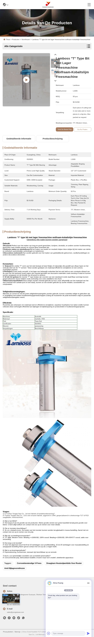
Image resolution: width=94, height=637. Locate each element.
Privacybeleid (8, 632)
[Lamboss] (26, 79)
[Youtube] (13, 618)
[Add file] (48, 633)
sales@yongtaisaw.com (15, 612)
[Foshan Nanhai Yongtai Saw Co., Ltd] (47, 4)
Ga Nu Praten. (82, 129)
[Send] (88, 633)
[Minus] (88, 583)
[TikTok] (18, 618)
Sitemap (17, 632)
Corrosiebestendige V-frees (29, 563)
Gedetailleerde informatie (18, 139)
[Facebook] (9, 618)
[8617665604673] (23, 618)
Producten (15, 39)
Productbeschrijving (53, 139)
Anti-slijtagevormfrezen (14, 568)
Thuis (8, 39)
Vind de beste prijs (65, 129)
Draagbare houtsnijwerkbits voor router (64, 563)
